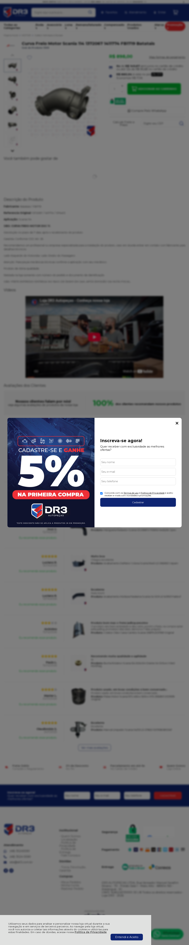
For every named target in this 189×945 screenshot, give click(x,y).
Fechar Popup (177, 423)
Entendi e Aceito (126, 937)
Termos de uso (130, 492)
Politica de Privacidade (152, 492)
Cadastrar (138, 502)
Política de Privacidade (91, 932)
